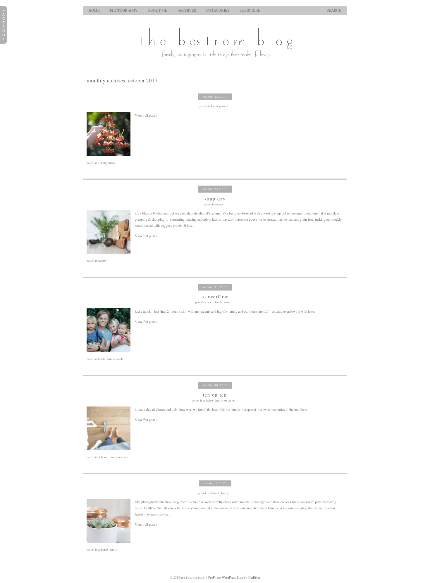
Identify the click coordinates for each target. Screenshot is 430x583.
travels (228, 302)
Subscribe (250, 10)
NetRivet (254, 577)
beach (210, 302)
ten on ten (215, 395)
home (94, 10)
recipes (219, 204)
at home (208, 400)
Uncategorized (219, 106)
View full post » (146, 115)
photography (123, 10)
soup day (215, 199)
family (218, 302)
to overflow (215, 296)
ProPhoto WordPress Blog (225, 577)
